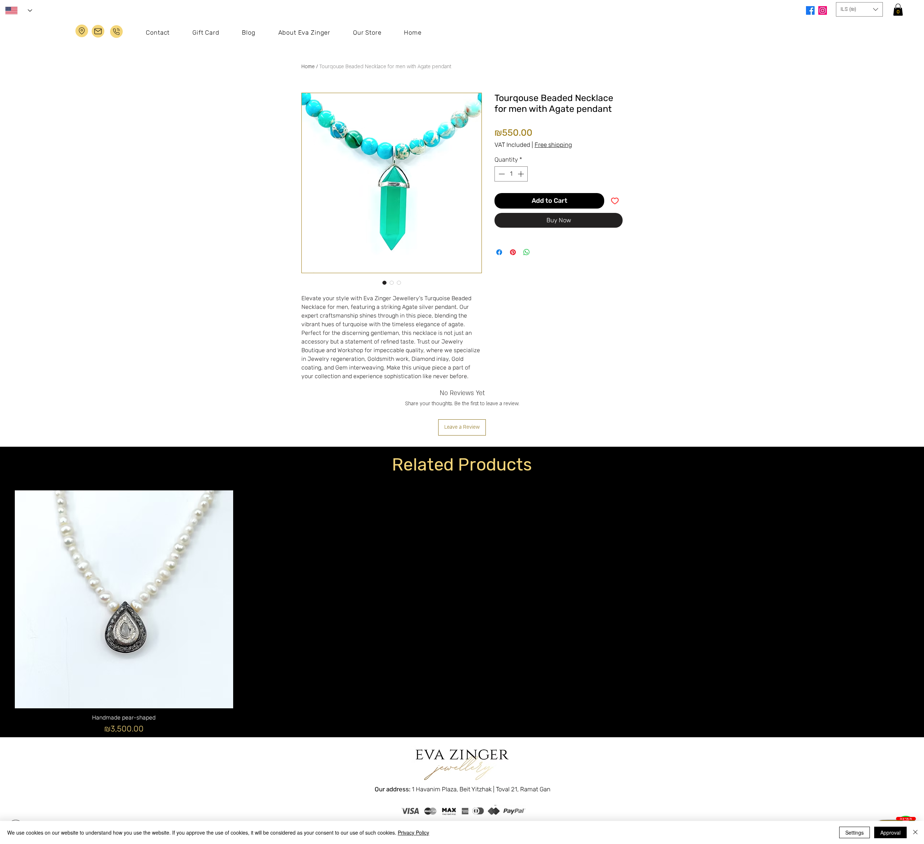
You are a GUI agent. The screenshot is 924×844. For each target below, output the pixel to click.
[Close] (915, 832)
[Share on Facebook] (499, 252)
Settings (854, 832)
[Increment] (521, 174)
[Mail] (116, 31)
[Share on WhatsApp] (526, 252)
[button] (898, 10)
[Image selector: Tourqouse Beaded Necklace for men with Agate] (384, 282)
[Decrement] (501, 174)
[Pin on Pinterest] (513, 252)
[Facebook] (810, 10)
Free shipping (553, 144)
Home (308, 66)
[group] (462, 627)
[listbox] (859, 9)
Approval (890, 832)
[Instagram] (822, 10)
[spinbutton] (511, 174)
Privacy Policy (413, 832)
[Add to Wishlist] (615, 201)
